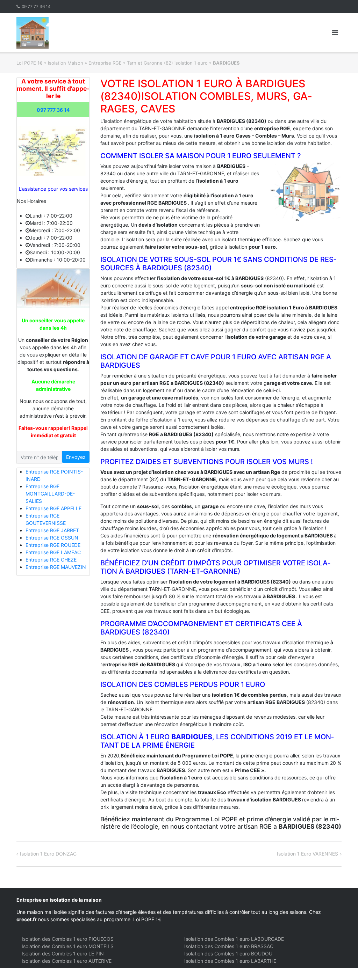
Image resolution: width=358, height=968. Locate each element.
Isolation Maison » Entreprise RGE (85, 63)
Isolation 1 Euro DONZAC (48, 854)
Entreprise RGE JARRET (52, 530)
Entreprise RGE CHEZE (51, 560)
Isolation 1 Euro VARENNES (307, 854)
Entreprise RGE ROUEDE (53, 545)
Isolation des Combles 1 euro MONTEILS (68, 946)
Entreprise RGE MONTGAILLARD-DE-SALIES (50, 493)
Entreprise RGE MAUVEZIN (56, 567)
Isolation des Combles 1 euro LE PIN (63, 953)
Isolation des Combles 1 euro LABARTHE (230, 961)
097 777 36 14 (53, 110)
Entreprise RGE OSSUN (52, 538)
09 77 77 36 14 (36, 6)
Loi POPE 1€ (29, 63)
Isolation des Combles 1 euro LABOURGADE (234, 939)
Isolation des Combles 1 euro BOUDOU (228, 953)
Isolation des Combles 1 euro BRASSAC (228, 946)
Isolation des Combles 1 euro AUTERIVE (67, 961)
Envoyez (76, 457)
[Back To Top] (340, 951)
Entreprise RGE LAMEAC (53, 552)
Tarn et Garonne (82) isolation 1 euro (167, 63)
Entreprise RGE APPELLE (53, 508)
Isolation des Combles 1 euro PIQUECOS (68, 939)
